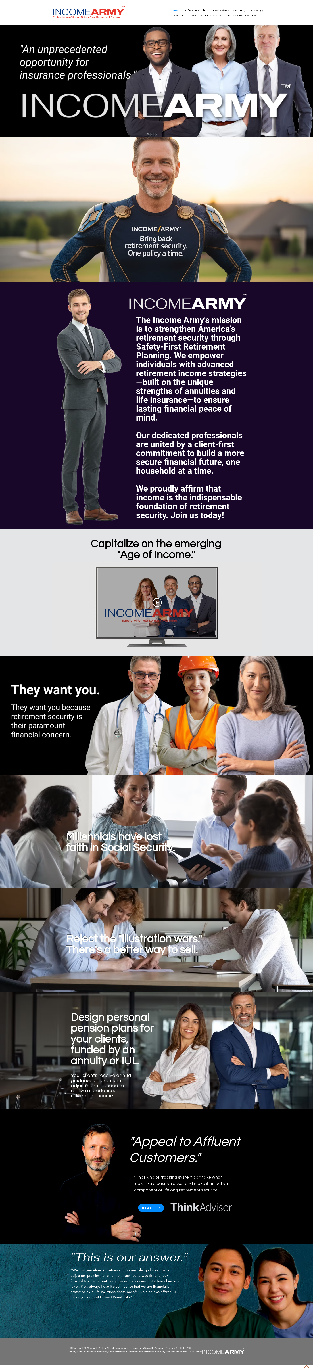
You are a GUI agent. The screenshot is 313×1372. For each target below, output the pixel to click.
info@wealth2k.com (151, 1348)
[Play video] (157, 602)
